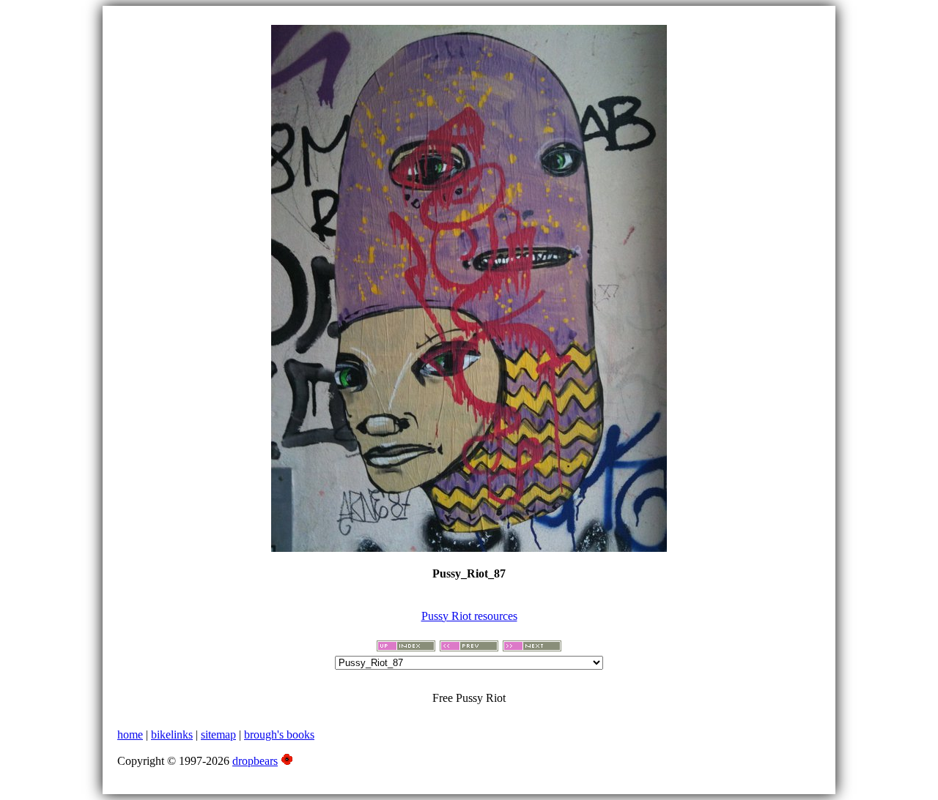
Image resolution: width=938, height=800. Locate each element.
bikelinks (172, 734)
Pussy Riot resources (469, 616)
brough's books (279, 734)
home (130, 734)
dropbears (255, 761)
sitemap (218, 734)
